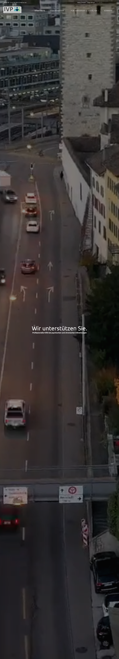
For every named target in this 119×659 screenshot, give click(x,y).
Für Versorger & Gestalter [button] (84, 11)
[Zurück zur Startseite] (12, 9)
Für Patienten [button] (57, 11)
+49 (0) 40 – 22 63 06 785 (10, 2)
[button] (116, 656)
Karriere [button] (108, 11)
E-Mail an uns (22, 2)
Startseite (40, 11)
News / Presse (81, 2)
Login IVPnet (91, 2)
